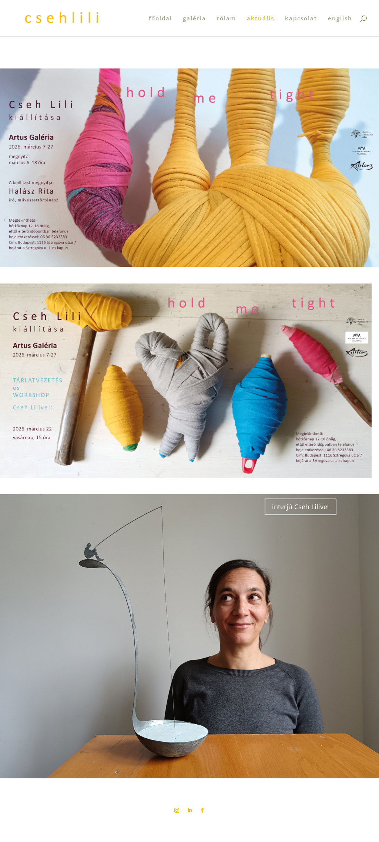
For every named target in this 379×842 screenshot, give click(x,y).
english (340, 19)
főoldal (160, 19)
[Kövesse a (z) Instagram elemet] (176, 810)
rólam (226, 19)
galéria (194, 19)
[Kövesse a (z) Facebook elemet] (202, 810)
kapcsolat (301, 19)
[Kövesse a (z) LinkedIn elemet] (189, 810)
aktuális (260, 19)
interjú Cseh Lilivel (300, 506)
